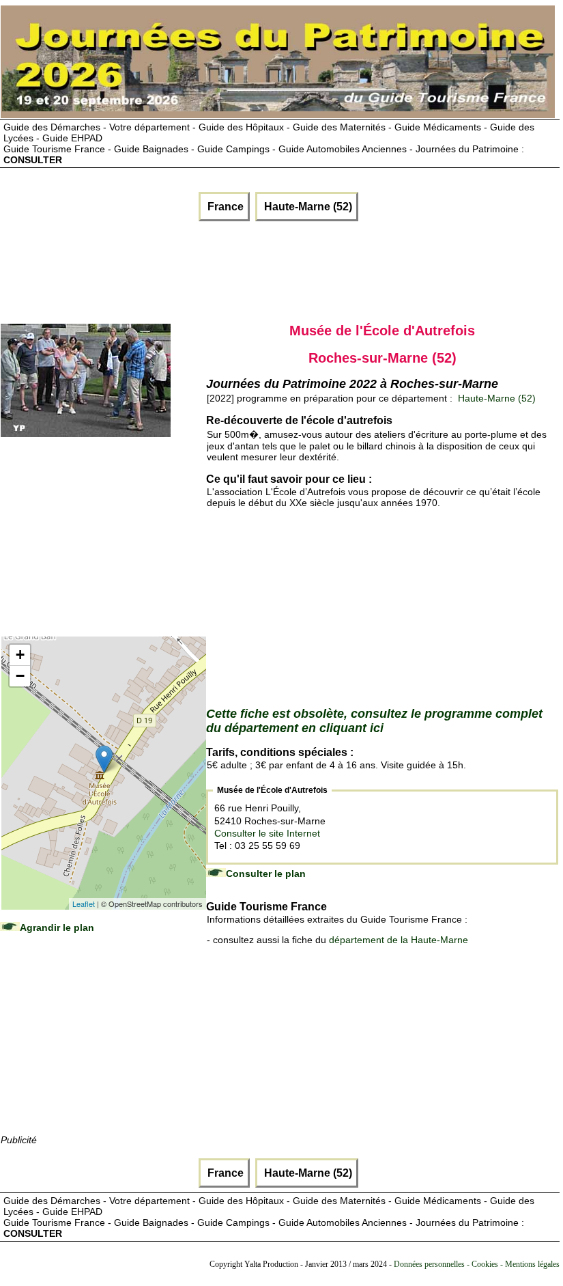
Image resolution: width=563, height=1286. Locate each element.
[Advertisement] (249, 269)
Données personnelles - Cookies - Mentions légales (477, 1264)
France (224, 206)
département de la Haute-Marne (398, 939)
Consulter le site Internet (267, 833)
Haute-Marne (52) (306, 206)
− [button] (20, 675)
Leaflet (83, 903)
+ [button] (20, 654)
